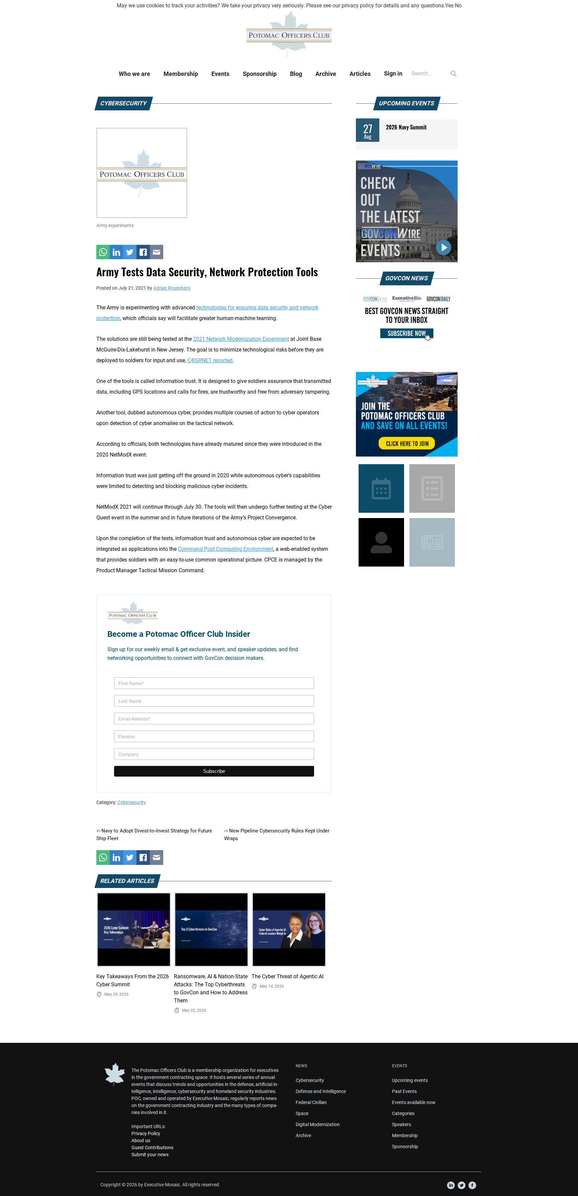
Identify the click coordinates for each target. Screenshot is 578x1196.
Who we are (134, 73)
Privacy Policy (145, 1133)
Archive (325, 73)
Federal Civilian (311, 1102)
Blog (296, 73)
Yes (449, 5)
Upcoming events (410, 1080)
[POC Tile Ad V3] (407, 414)
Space (302, 1113)
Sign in (393, 73)
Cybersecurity (131, 802)
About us (140, 1140)
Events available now (414, 1102)
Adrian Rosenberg (171, 288)
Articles (360, 73)
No (458, 5)
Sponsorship (260, 73)
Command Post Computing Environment (225, 549)
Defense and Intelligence (321, 1091)
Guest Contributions (152, 1147)
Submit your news (150, 1154)
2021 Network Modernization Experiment (241, 339)
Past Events (404, 1091)
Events (220, 73)
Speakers (401, 1124)
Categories (403, 1113)
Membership (181, 73)
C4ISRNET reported (209, 360)
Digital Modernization (318, 1124)
